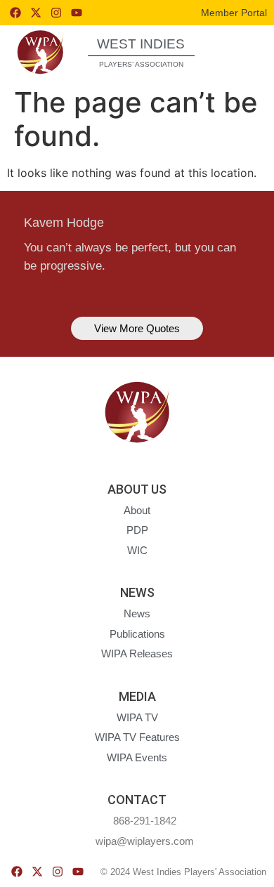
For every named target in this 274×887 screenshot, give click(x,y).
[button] (238, 51)
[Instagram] (56, 12)
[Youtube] (76, 12)
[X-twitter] (35, 12)
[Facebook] (15, 12)
